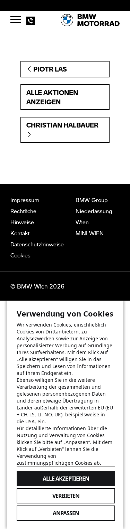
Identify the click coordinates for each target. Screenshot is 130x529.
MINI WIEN (90, 233)
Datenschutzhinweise (37, 244)
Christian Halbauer (62, 125)
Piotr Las (49, 69)
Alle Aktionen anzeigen (52, 97)
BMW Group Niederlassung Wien (94, 211)
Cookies (20, 255)
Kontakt (19, 233)
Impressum (25, 200)
